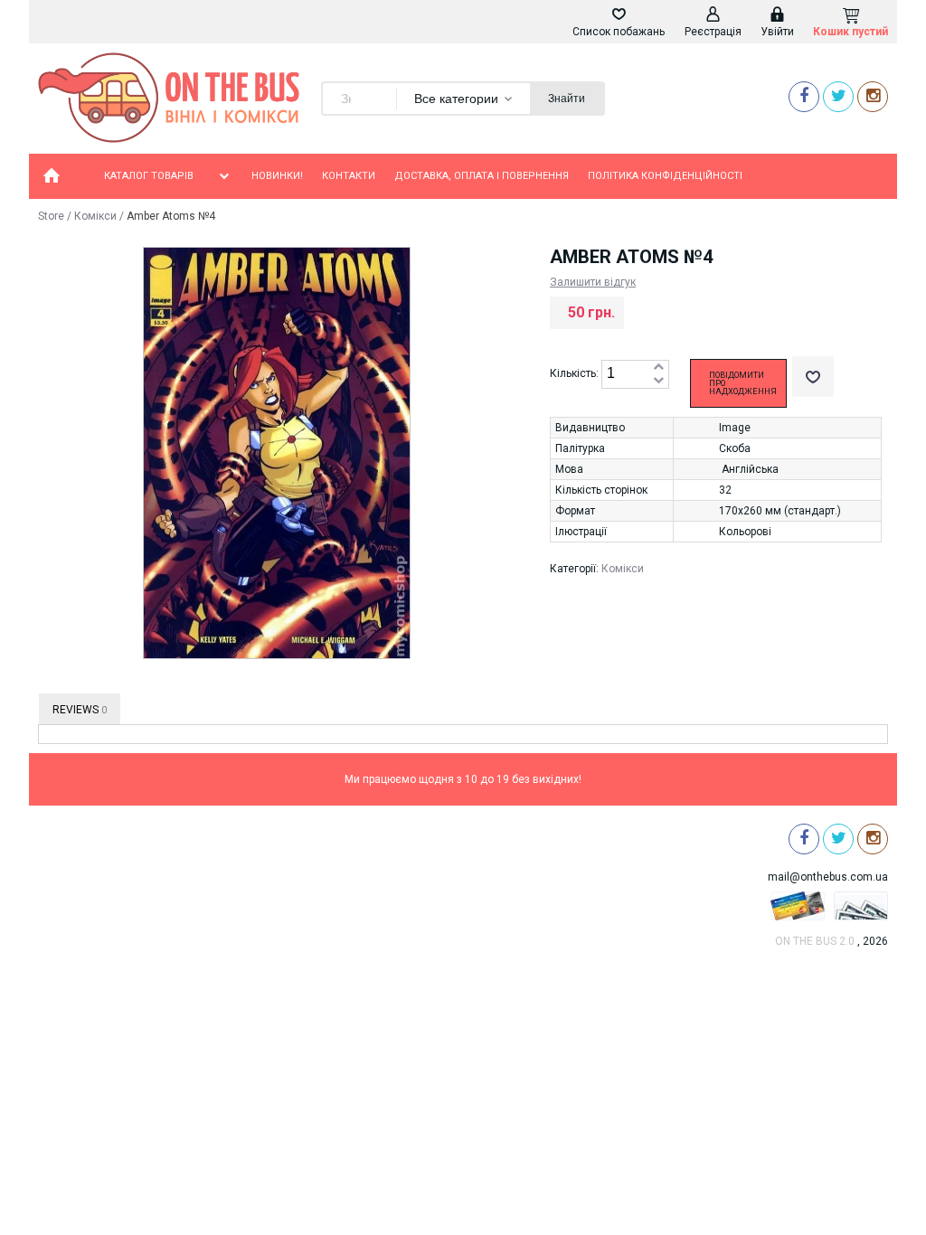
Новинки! (277, 176)
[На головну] (51, 176)
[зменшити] (658, 381)
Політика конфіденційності (665, 176)
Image (735, 427)
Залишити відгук (593, 282)
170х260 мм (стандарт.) (780, 510)
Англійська (750, 469)
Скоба (735, 448)
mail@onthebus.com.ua (828, 877)
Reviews (79, 709)
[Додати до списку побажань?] (813, 376)
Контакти (348, 176)
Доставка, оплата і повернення (481, 176)
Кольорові (745, 531)
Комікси (95, 216)
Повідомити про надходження (743, 383)
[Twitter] (838, 96)
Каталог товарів (149, 176)
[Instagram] (872, 96)
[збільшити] (658, 367)
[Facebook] (803, 96)
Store (51, 216)
